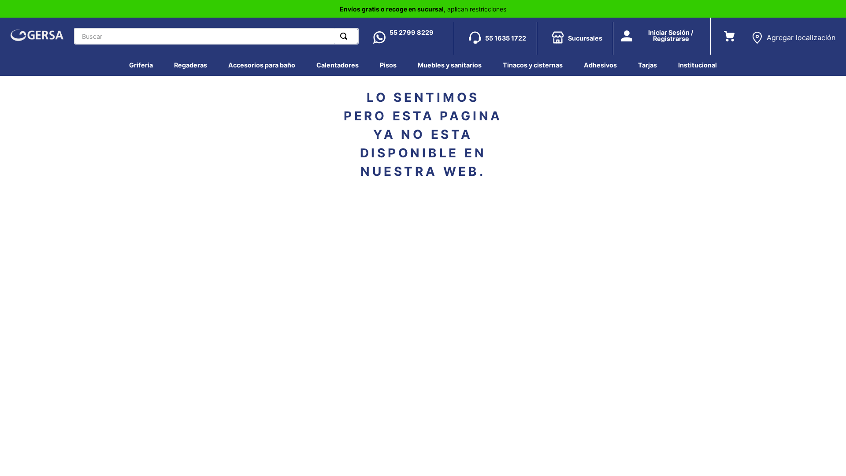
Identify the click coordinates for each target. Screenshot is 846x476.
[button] (793, 34)
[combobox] (216, 36)
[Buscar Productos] (345, 36)
